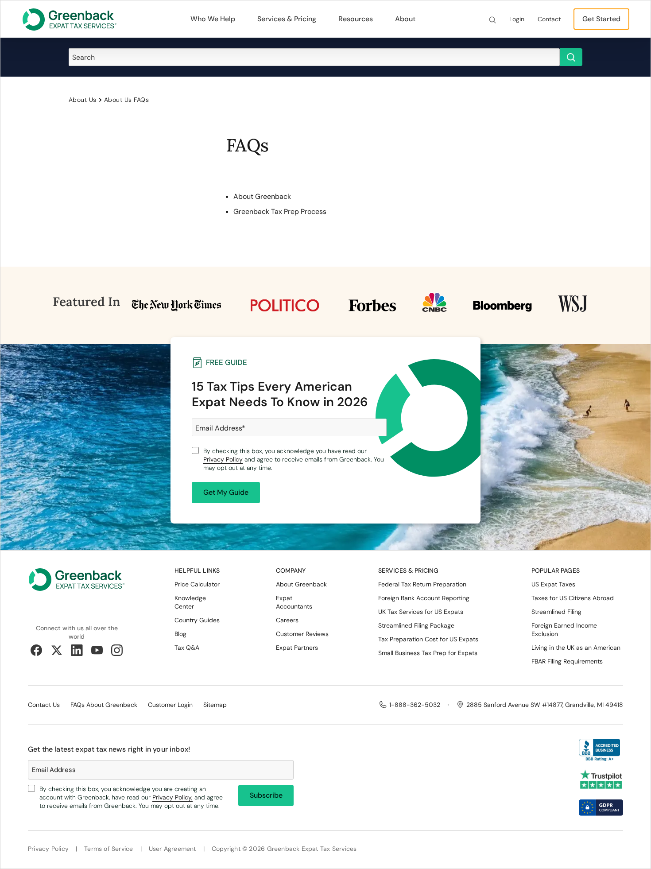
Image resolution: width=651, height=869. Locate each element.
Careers (287, 620)
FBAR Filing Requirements (567, 661)
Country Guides (197, 620)
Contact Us (44, 705)
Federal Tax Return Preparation (422, 584)
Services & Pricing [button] (286, 18)
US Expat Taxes (553, 584)
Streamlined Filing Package (416, 625)
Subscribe (266, 795)
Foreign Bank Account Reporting (423, 598)
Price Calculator (197, 584)
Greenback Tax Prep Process (279, 211)
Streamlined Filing (556, 612)
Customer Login (170, 705)
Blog (180, 634)
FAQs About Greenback (103, 705)
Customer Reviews (302, 634)
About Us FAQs (126, 100)
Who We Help (212, 18)
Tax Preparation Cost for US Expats (428, 639)
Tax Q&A (186, 648)
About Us (83, 100)
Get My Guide (225, 492)
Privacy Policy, (172, 797)
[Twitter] (56, 650)
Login (516, 19)
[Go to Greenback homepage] (69, 19)
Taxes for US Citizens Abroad (572, 598)
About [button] (405, 18)
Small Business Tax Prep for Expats (427, 653)
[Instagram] (117, 650)
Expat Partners (297, 648)
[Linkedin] (76, 650)
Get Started (601, 18)
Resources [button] (355, 18)
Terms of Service (108, 849)
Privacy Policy (223, 459)
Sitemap (215, 705)
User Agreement (172, 849)
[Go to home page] (76, 586)
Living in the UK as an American (575, 648)
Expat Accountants (294, 602)
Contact (549, 19)
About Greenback (262, 196)
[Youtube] (97, 650)
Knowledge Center (190, 602)
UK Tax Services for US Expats (420, 612)
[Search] (492, 19)
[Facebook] (36, 650)
